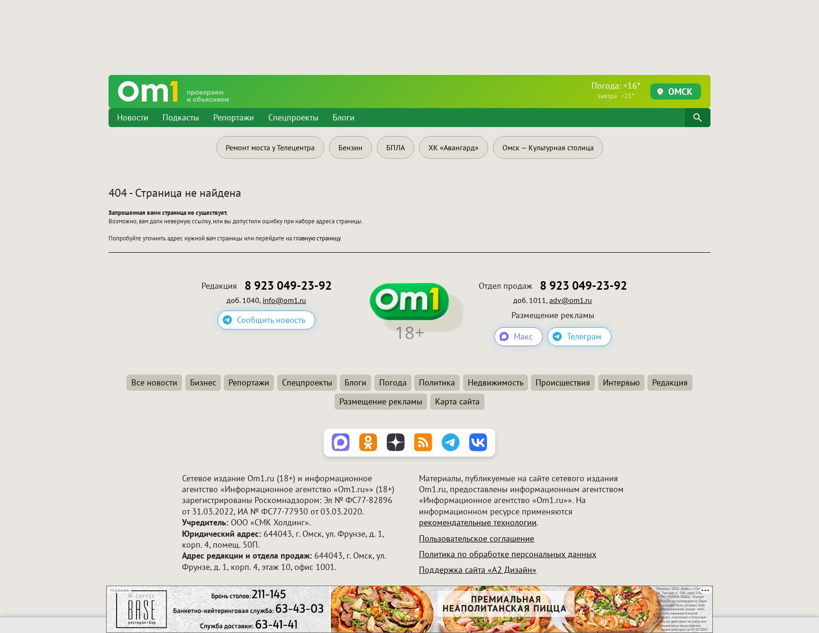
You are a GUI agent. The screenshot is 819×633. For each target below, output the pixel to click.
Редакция (670, 382)
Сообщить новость (271, 319)
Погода (393, 382)
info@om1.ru (284, 300)
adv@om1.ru (570, 300)
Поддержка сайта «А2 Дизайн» (478, 569)
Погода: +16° (616, 90)
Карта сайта (457, 401)
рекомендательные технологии (478, 522)
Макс (523, 336)
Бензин (350, 147)
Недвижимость (495, 382)
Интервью (621, 382)
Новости (132, 117)
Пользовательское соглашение (476, 538)
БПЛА (395, 147)
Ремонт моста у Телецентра (270, 147)
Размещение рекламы (380, 401)
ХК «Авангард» (453, 147)
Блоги (344, 117)
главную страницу (316, 238)
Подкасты (181, 117)
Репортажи (233, 117)
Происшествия (563, 382)
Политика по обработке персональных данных (507, 554)
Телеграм (584, 336)
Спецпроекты (293, 117)
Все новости (154, 382)
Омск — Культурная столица (548, 147)
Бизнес (203, 382)
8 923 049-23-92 (288, 285)
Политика (437, 382)
